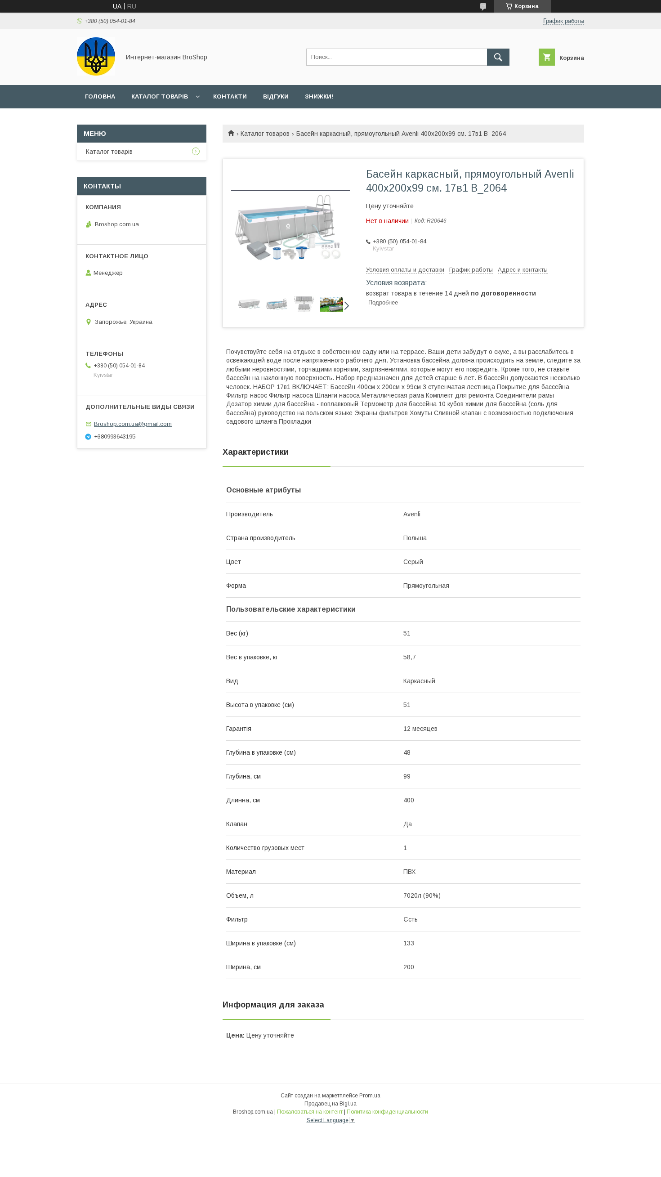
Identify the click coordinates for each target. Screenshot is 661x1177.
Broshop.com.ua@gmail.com (133, 424)
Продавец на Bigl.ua (330, 1104)
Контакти (230, 96)
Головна (100, 96)
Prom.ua (369, 1095)
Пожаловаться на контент (310, 1112)
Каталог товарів (159, 96)
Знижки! (319, 96)
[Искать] (498, 57)
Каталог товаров (265, 133)
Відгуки (276, 96)
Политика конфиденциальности (387, 1112)
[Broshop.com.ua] (96, 73)
